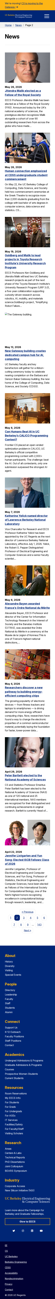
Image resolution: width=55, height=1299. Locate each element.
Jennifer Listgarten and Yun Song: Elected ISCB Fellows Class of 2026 (27, 859)
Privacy (8, 1284)
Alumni (8, 1012)
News (18, 25)
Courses (9, 1069)
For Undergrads (13, 1111)
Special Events (13, 974)
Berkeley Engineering (16, 1262)
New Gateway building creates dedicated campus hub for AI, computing (25, 355)
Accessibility (11, 1273)
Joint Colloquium (14, 1166)
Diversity (10, 966)
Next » (28, 930)
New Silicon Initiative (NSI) (20, 1190)
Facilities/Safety (14, 1124)
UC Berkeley (11, 1256)
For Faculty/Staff (14, 1128)
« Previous (28, 911)
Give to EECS (27, 1221)
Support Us (11, 1027)
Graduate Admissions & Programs (23, 1064)
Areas (8, 1148)
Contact (9, 1045)
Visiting (9, 970)
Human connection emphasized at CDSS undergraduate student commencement (26, 175)
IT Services (11, 1120)
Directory (10, 990)
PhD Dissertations (15, 1161)
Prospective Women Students (21, 1073)
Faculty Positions (14, 1036)
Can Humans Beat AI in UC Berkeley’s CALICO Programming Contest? (26, 435)
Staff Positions (13, 1040)
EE (6, 1245)
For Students (12, 1102)
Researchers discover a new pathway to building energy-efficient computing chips (24, 691)
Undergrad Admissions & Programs (24, 1060)
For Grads (10, 1106)
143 (39, 924)
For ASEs (10, 1115)
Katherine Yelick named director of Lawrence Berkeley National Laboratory (26, 519)
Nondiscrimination (14, 1278)
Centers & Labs (13, 1153)
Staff (7, 1003)
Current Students (14, 1078)
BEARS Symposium (16, 1170)
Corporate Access (15, 1186)
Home (8, 25)
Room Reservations (16, 1093)
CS (6, 1251)
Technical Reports (15, 1157)
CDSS (8, 1267)
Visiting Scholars (14, 1133)
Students (10, 1007)
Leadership (11, 994)
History (9, 961)
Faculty (9, 999)
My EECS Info (13, 1097)
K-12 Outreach (13, 1031)
